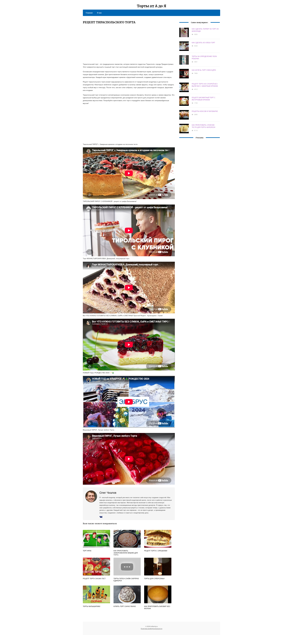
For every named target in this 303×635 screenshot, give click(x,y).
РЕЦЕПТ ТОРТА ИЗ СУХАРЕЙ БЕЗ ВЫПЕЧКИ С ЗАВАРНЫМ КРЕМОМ (205, 85)
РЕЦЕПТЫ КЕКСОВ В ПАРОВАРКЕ (205, 111)
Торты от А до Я (151, 6)
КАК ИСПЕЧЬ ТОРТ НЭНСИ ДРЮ (204, 70)
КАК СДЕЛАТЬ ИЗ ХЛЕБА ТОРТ (203, 42)
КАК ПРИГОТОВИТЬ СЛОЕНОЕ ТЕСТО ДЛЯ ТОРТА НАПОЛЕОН (203, 126)
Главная (89, 12)
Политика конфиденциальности (151, 629)
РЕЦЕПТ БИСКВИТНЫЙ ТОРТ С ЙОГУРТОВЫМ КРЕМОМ (203, 98)
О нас (99, 12)
